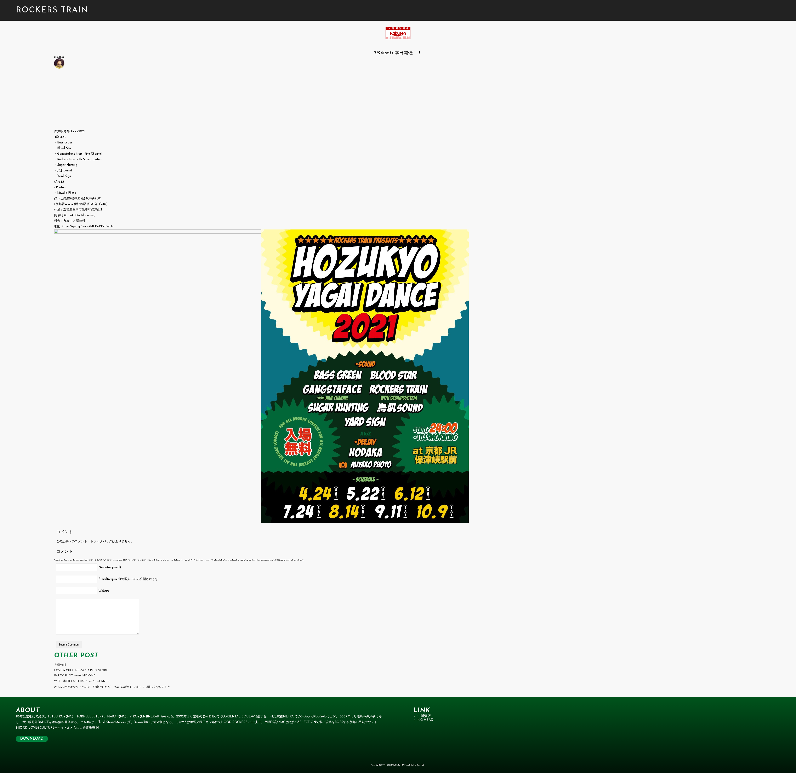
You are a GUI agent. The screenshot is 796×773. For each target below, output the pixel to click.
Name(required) (109, 567)
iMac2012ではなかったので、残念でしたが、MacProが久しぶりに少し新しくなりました (112, 687)
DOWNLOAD (32, 739)
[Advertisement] (178, 100)
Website (104, 591)
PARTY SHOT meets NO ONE (74, 675)
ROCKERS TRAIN (52, 10)
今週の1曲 (60, 665)
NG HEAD (425, 720)
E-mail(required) (129, 579)
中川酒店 (424, 716)
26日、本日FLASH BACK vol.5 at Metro (81, 681)
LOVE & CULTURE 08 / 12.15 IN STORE (81, 670)
